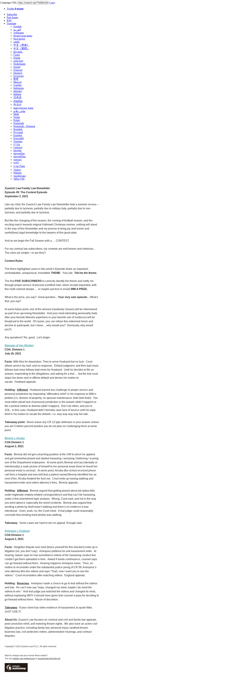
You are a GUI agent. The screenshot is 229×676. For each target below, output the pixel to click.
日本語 (17, 97)
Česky (16, 54)
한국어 (17, 104)
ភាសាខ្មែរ (17, 101)
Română (17, 129)
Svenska (17, 141)
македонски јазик (23, 108)
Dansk (16, 57)
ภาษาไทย (19, 166)
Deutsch (17, 73)
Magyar (17, 82)
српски (17, 159)
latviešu (17, 150)
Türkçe (17, 169)
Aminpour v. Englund (17, 531)
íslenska (17, 91)
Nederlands (19, 63)
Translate (11, 23)
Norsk (16, 117)
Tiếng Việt (18, 178)
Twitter (15, 8)
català (16, 41)
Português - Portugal (24, 126)
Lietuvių (17, 147)
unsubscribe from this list (49, 658)
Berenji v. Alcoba (15, 438)
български (19, 38)
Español (17, 135)
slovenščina (19, 156)
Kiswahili (18, 138)
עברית (16, 144)
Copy (52, 2)
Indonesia (18, 88)
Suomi (16, 67)
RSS (9, 20)
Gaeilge (17, 85)
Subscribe (12, 14)
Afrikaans (18, 32)
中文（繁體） (21, 48)
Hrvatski (17, 51)
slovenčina (19, 153)
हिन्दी (15, 79)
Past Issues (12, 17)
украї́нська (19, 175)
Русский (18, 132)
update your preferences (24, 658)
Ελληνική (18, 76)
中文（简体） (21, 45)
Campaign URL (8, 2)
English (17, 26)
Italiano (17, 94)
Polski (16, 120)
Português (18, 123)
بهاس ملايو (19, 111)
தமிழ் (16, 162)
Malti (16, 114)
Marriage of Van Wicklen (19, 345)
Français (17, 70)
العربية (17, 29)
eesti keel (18, 60)
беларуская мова (22, 35)
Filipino (17, 172)
